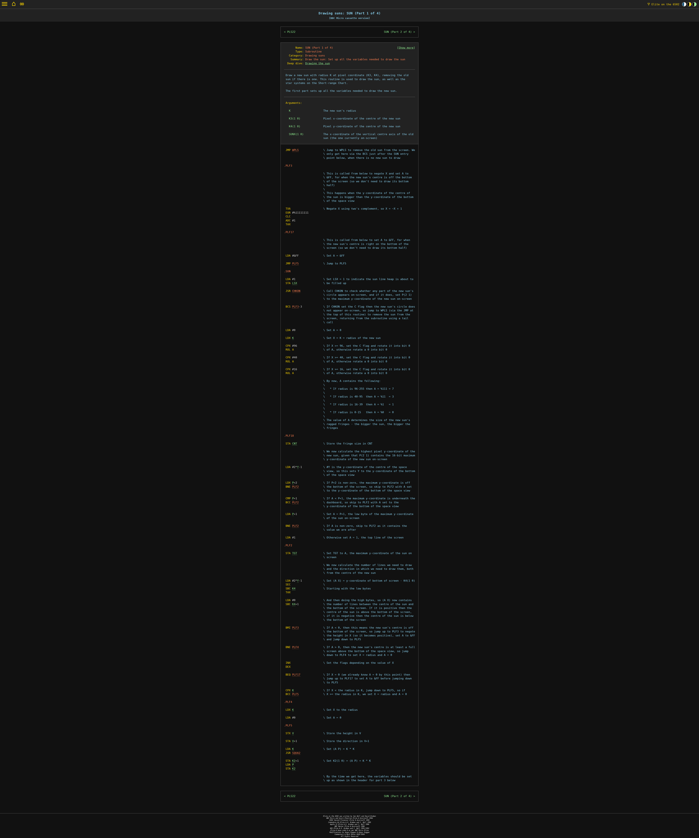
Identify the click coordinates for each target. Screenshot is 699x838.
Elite (663, 4)
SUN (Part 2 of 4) (398, 32)
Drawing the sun (317, 63)
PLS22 (291, 32)
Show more (406, 47)
